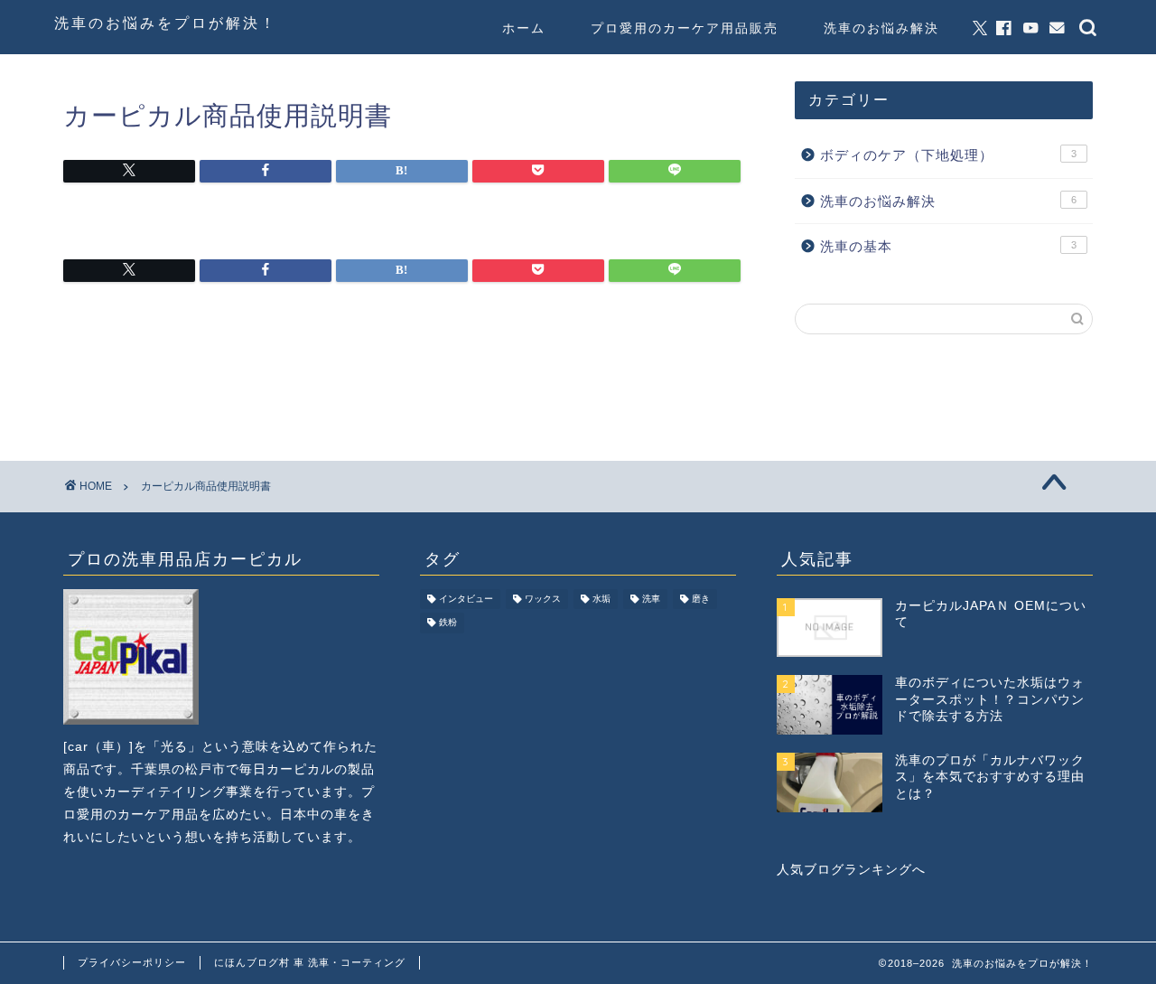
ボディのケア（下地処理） (948, 155)
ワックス (543, 599)
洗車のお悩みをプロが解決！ (165, 23)
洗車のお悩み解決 (881, 28)
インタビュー (466, 599)
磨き (701, 599)
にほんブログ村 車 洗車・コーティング (310, 962)
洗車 (651, 599)
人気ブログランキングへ (851, 869)
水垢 (601, 599)
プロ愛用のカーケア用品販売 (684, 28)
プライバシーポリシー (132, 962)
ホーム (523, 28)
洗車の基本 (948, 246)
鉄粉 (448, 623)
